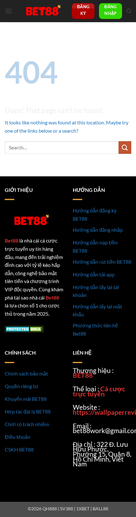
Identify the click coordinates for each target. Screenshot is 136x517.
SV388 (66, 508)
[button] (8, 11)
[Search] (129, 11)
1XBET (83, 508)
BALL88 (100, 508)
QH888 (49, 508)
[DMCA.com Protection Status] (24, 328)
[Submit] (125, 147)
